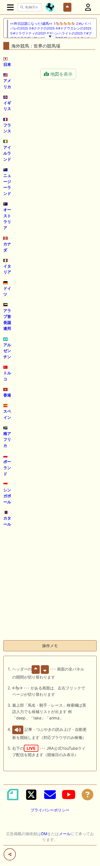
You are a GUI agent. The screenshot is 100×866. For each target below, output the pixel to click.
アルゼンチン (7, 350)
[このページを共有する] (10, 854)
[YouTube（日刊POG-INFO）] (68, 794)
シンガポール (7, 496)
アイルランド (7, 153)
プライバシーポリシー (50, 810)
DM (44, 833)
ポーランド (7, 467)
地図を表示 (60, 74)
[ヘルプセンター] (87, 794)
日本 (7, 64)
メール (65, 833)
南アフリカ (7, 439)
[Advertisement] (50, 586)
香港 (7, 395)
